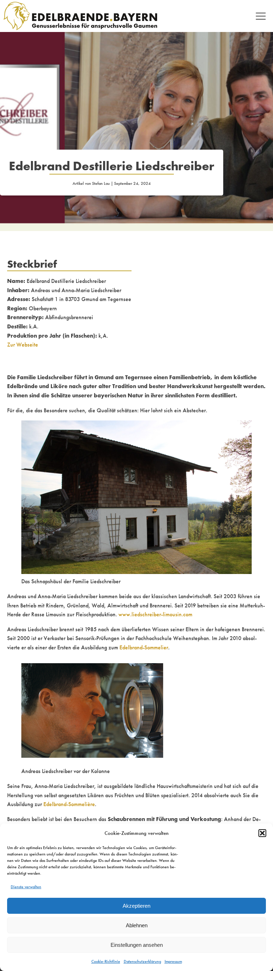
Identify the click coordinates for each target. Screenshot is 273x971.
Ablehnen (137, 925)
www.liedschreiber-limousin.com (155, 614)
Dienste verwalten (26, 886)
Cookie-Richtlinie (105, 961)
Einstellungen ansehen (137, 945)
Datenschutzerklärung (142, 961)
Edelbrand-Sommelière (69, 804)
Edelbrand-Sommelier (143, 647)
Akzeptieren (136, 906)
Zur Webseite (22, 344)
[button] (262, 833)
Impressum (173, 961)
